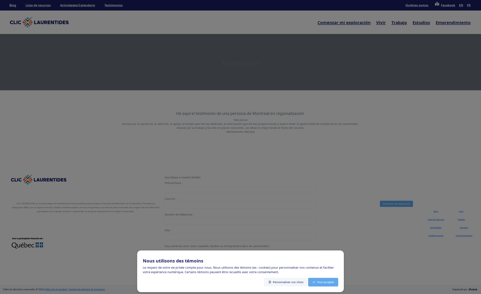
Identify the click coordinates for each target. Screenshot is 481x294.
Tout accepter (325, 282)
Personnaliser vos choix (288, 282)
